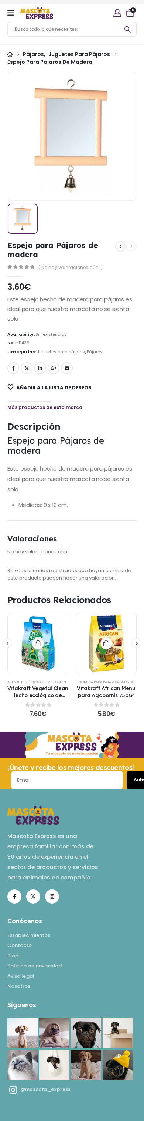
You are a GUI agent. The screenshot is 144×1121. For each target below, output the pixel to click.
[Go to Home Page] (10, 54)
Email (67, 368)
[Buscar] (128, 29)
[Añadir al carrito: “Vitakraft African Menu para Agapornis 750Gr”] (106, 643)
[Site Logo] (36, 13)
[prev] (120, 246)
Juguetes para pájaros (61, 352)
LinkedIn (40, 368)
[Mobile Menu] (10, 13)
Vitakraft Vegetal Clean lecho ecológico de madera (37, 695)
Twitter (26, 368)
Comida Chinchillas (60, 681)
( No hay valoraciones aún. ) (70, 267)
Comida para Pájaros (98, 681)
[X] (33, 896)
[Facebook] (14, 896)
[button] (7, 643)
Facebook (13, 368)
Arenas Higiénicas (24, 681)
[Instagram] (52, 896)
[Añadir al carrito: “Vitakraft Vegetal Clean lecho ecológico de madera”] (38, 643)
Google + (53, 368)
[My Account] (117, 13)
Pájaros (95, 352)
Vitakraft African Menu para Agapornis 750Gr (106, 691)
